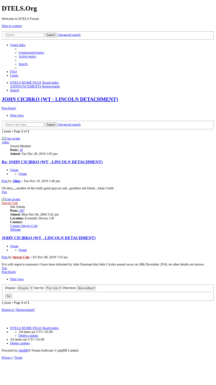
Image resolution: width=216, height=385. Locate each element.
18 (21, 150)
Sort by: (39, 288)
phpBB (23, 350)
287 (21, 210)
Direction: (70, 288)
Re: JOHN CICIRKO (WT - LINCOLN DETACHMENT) (52, 162)
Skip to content (12, 26)
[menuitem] (31, 52)
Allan (5, 142)
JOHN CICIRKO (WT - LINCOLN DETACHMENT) (60, 99)
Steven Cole (10, 203)
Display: (11, 288)
